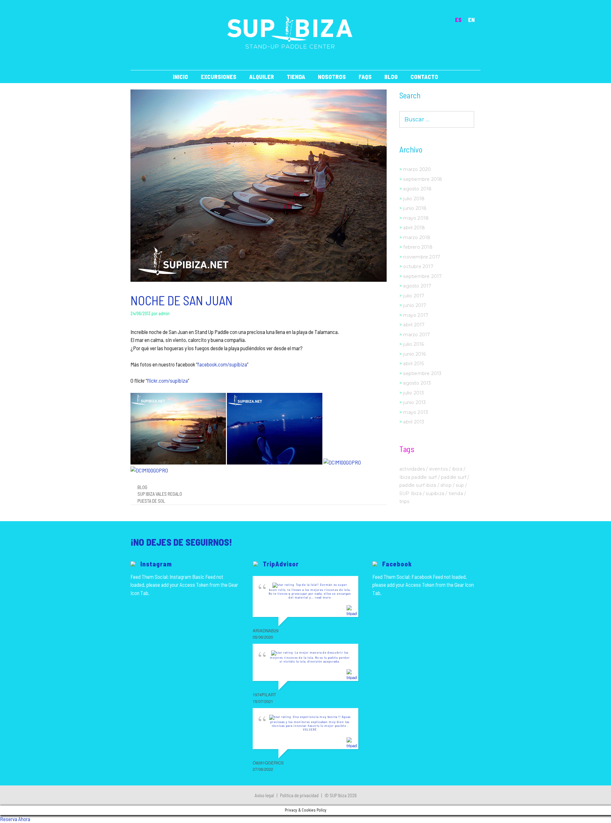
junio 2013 (414, 402)
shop (446, 485)
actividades (412, 469)
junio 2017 (414, 305)
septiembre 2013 (422, 373)
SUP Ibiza (410, 493)
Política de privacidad (299, 795)
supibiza (435, 493)
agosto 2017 (417, 286)
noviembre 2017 (421, 257)
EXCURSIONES (218, 76)
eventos (438, 469)
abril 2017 (414, 325)
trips (404, 501)
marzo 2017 (416, 334)
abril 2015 (413, 363)
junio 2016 (414, 354)
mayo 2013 (415, 412)
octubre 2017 (418, 266)
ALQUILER (261, 76)
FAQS (365, 76)
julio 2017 (413, 296)
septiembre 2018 (422, 179)
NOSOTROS (332, 76)
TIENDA (296, 76)
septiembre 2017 (422, 276)
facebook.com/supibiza (222, 364)
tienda (456, 493)
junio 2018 (414, 208)
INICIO (180, 76)
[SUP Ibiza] (290, 32)
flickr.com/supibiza (167, 380)
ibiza (457, 469)
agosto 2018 (417, 189)
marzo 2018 (416, 237)
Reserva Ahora (15, 819)
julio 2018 (414, 199)
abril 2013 (413, 422)
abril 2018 (414, 228)
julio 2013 (413, 393)
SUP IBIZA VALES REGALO (159, 494)
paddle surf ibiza (417, 485)
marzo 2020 (417, 169)
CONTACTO (424, 76)
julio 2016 (413, 344)
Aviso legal (264, 795)
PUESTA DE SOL (151, 501)
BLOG (391, 76)
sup (460, 485)
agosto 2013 (417, 383)
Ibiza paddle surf (418, 477)
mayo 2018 (416, 218)
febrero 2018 (417, 247)
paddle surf (453, 477)
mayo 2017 (415, 315)
